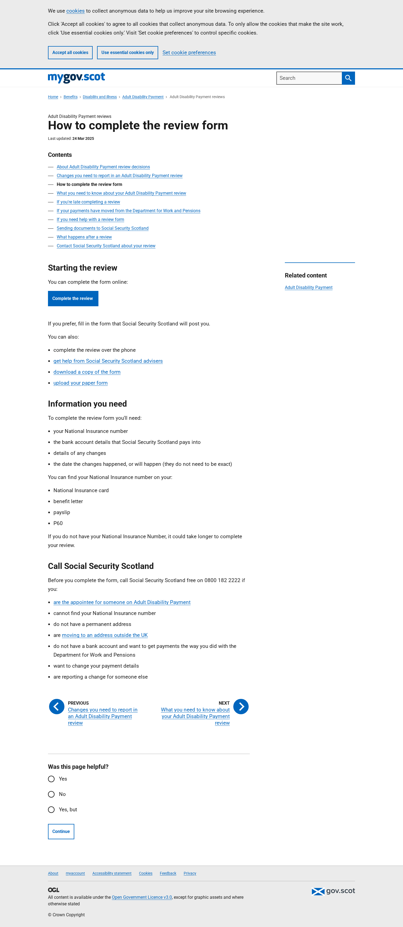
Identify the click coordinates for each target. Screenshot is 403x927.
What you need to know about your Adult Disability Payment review (121, 193)
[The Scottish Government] (333, 892)
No (62, 794)
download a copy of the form (87, 372)
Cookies (145, 873)
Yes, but (68, 809)
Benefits (71, 97)
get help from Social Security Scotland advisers (108, 361)
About (53, 873)
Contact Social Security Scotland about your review (106, 245)
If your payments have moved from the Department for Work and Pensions (128, 210)
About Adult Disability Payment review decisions (103, 166)
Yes (63, 779)
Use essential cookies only (127, 52)
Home (53, 97)
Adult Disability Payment (143, 97)
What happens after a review (84, 237)
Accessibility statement (112, 873)
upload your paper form (80, 383)
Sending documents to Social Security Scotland (103, 228)
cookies (75, 11)
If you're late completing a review (88, 202)
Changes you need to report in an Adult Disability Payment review (120, 175)
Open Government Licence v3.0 (142, 897)
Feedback (168, 873)
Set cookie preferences (189, 52)
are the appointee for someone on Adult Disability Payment (122, 602)
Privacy (190, 873)
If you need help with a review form (90, 219)
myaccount (75, 873)
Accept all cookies (70, 52)
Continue (61, 831)
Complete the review (73, 298)
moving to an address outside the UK (105, 635)
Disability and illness (100, 97)
